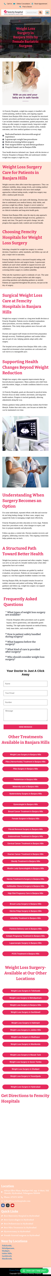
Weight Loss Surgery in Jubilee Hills (25, 1030)
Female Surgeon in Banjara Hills (25, 818)
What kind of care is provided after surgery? (22, 650)
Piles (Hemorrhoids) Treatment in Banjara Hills (25, 762)
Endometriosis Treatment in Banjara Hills (25, 836)
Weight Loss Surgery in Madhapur (25, 1037)
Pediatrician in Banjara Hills (25, 779)
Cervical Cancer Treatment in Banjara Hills (25, 843)
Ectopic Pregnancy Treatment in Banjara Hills (25, 936)
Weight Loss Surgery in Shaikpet (25, 1069)
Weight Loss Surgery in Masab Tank (25, 1055)
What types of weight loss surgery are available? (25, 613)
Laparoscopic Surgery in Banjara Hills (25, 943)
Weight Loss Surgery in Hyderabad (25, 1087)
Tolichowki (6, 1245)
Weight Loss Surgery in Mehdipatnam (25, 998)
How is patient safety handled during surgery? (23, 635)
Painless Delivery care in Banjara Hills (25, 929)
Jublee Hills (7, 1253)
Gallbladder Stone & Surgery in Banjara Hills (25, 886)
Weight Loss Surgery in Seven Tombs (25, 1062)
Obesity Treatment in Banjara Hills (25, 861)
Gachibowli (7, 1256)
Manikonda (7, 1259)
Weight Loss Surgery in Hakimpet (25, 1023)
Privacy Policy (14, 1270)
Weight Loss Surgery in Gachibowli (25, 1012)
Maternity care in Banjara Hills (25, 786)
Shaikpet (5, 1251)
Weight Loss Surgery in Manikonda (25, 1044)
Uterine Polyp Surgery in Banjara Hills (26, 911)
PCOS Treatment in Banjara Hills (25, 954)
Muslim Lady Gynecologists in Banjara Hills (25, 868)
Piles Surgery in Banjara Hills (25, 769)
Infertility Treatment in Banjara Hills (25, 918)
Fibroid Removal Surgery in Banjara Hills (25, 829)
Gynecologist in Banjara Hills (25, 804)
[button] (47, 13)
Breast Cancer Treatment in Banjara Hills (25, 811)
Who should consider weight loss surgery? (24, 658)
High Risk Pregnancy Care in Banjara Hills (25, 893)
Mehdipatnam (8, 1248)
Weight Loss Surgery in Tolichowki (25, 991)
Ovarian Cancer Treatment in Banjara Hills (25, 854)
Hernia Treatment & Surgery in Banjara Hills (25, 879)
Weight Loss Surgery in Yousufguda (25, 1076)
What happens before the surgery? (20, 643)
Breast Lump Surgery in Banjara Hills (25, 904)
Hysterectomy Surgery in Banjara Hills (25, 794)
